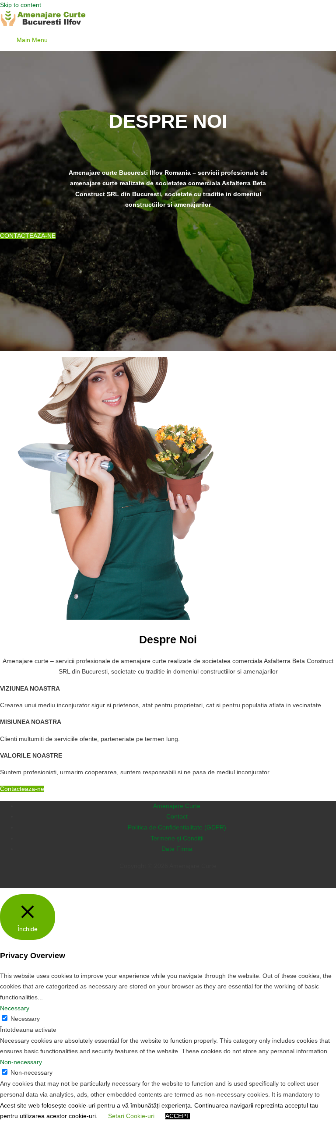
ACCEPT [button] (177, 1116)
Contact (177, 816)
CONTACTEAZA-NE (28, 236)
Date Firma (176, 849)
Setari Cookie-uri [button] (131, 1116)
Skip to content (20, 5)
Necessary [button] (14, 1008)
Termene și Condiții (176, 838)
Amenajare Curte (176, 806)
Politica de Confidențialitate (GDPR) (177, 827)
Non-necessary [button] (21, 1062)
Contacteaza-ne (22, 789)
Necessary (25, 1019)
